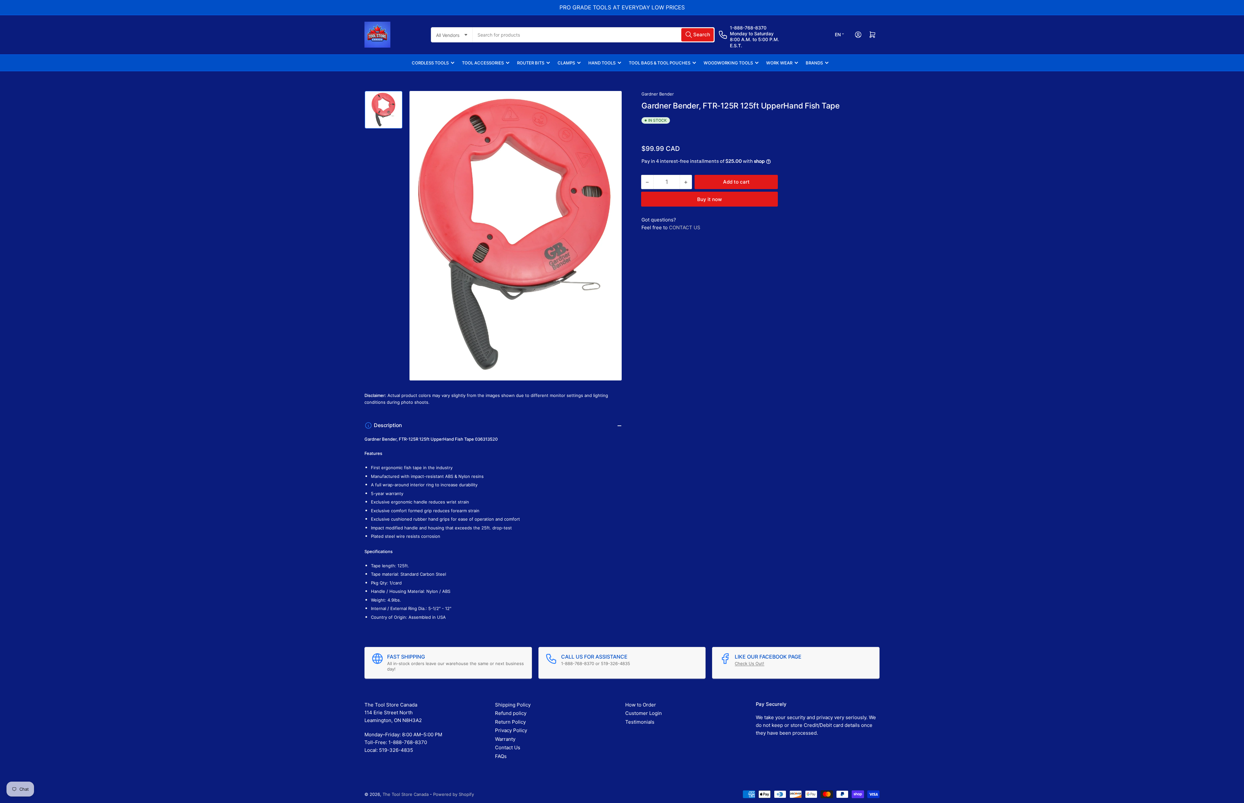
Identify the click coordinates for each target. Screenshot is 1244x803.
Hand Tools (602, 62)
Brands (814, 62)
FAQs (501, 756)
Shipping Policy (513, 705)
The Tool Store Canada (406, 794)
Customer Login (643, 713)
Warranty (505, 739)
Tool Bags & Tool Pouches (659, 62)
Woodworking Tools (728, 62)
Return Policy (510, 722)
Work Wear (779, 62)
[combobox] (594, 34)
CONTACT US (684, 227)
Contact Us (507, 747)
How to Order (640, 705)
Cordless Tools (430, 62)
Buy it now (709, 199)
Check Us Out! (749, 663)
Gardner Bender (657, 93)
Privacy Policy (511, 730)
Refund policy (510, 713)
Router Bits (530, 62)
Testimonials (639, 722)
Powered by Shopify (453, 794)
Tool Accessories (483, 62)
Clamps (566, 62)
